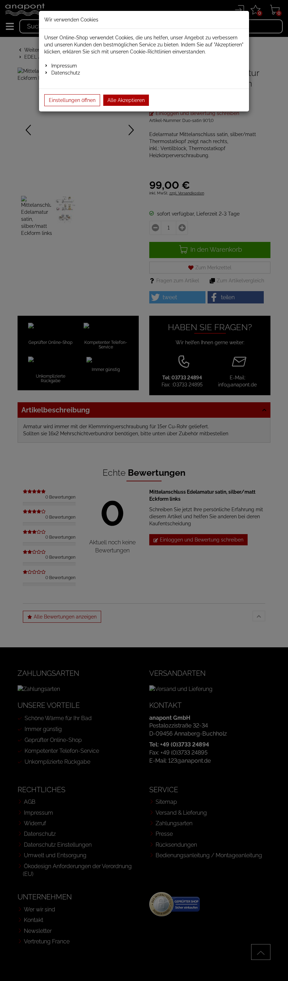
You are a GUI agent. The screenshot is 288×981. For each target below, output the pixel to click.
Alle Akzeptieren (126, 100)
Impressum (64, 66)
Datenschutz (65, 73)
